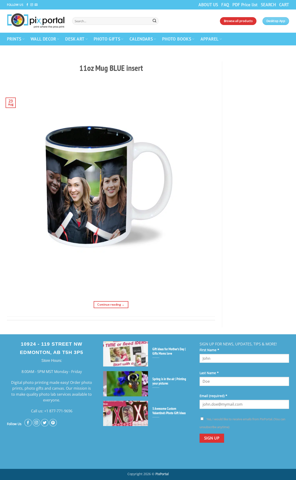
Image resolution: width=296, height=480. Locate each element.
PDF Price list (245, 4)
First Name (209, 350)
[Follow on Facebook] (27, 4)
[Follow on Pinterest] (53, 422)
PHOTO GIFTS (107, 39)
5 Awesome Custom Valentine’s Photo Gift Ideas (169, 410)
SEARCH (268, 4)
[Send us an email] (36, 4)
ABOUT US (208, 4)
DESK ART (74, 39)
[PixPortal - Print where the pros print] (36, 21)
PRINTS (14, 39)
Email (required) (213, 396)
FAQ (225, 4)
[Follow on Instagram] (31, 4)
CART (284, 4)
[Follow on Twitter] (45, 422)
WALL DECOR (43, 39)
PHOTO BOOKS (176, 39)
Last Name (209, 373)
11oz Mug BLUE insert (111, 68)
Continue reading (111, 304)
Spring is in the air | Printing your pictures (169, 381)
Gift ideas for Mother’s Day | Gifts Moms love (169, 351)
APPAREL (209, 39)
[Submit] (154, 21)
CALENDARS (141, 39)
